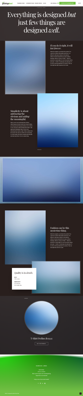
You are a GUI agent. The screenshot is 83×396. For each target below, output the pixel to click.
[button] (38, 383)
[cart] (80, 3)
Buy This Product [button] (41, 343)
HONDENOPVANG (30, 3)
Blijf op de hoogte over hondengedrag (41, 373)
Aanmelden (41, 369)
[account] (78, 3)
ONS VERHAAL (54, 3)
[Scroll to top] (80, 393)
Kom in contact (41, 371)
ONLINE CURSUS (38, 3)
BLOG (44, 3)
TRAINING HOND (21, 3)
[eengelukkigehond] (7, 3)
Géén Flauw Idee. (16, 393)
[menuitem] (21, 3)
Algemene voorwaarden (41, 375)
